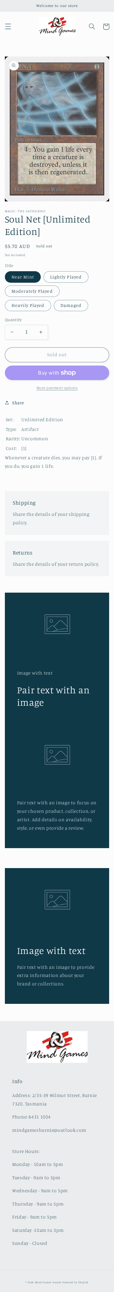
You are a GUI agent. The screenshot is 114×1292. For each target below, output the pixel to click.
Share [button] (18, 402)
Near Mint (23, 276)
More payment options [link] (57, 388)
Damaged (70, 305)
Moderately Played (32, 291)
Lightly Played (66, 276)
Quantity (13, 319)
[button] (8, 27)
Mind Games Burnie (48, 1282)
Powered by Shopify (75, 1282)
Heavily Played (28, 305)
